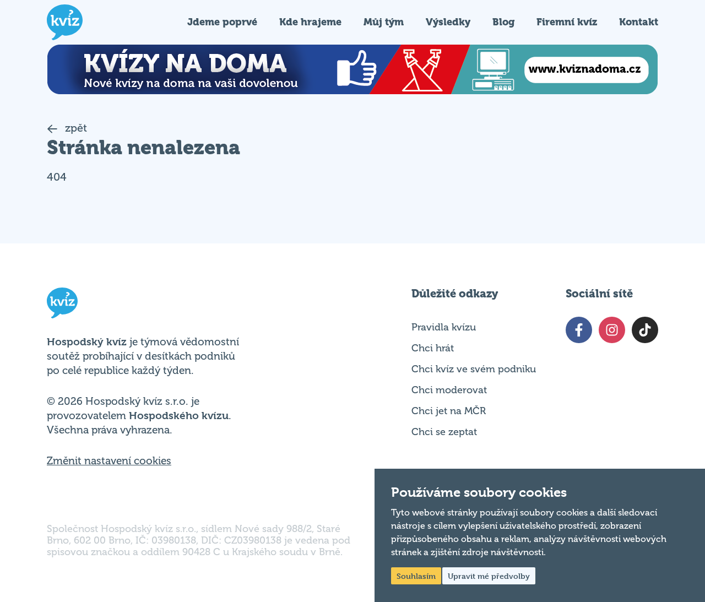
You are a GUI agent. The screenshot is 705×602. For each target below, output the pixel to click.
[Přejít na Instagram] (612, 330)
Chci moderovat (449, 389)
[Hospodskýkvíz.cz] (65, 22)
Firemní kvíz (566, 22)
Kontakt (638, 22)
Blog (503, 22)
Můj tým (384, 22)
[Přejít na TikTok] (645, 330)
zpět (74, 128)
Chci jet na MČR (448, 410)
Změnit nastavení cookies (109, 461)
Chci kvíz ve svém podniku (473, 369)
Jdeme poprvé (222, 22)
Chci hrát (432, 348)
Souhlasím (416, 576)
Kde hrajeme (310, 22)
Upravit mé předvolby (489, 576)
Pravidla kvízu (443, 327)
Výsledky (448, 22)
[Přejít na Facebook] (579, 330)
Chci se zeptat (444, 431)
